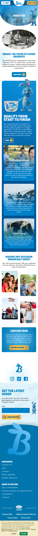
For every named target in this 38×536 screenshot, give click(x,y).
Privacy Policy (13, 518)
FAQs (4, 468)
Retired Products (9, 478)
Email (3, 406)
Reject (14, 533)
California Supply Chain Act (26, 514)
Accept (23, 533)
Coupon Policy (7, 514)
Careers (5, 471)
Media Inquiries (8, 475)
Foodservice (7, 494)
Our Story (17, 75)
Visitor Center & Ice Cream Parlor (17, 491)
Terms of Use (25, 518)
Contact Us (7, 465)
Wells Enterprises (10, 488)
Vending (5, 497)
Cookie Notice (12, 531)
